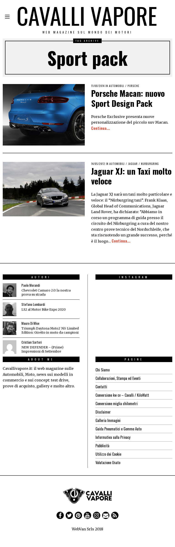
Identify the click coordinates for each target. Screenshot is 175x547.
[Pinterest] (78, 515)
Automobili (116, 86)
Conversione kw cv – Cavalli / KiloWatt (122, 395)
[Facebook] (60, 515)
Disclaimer (103, 412)
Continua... (100, 128)
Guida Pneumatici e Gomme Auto (118, 429)
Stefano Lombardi (33, 304)
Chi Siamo (102, 370)
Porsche (133, 86)
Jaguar (133, 164)
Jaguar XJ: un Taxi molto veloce (131, 176)
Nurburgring (150, 164)
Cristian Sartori (31, 342)
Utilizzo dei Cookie (108, 454)
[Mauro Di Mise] (9, 328)
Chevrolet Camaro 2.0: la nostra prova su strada (46, 293)
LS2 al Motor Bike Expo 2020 (43, 310)
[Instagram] (96, 515)
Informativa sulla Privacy (112, 437)
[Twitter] (69, 515)
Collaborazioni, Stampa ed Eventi (118, 378)
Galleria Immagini (108, 420)
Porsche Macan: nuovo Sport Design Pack (128, 98)
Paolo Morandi (30, 285)
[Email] (105, 515)
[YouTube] (87, 515)
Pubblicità (102, 445)
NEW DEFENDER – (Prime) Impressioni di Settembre (42, 349)
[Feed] (114, 515)
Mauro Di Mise (30, 323)
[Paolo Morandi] (9, 290)
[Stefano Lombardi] (9, 309)
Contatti (101, 386)
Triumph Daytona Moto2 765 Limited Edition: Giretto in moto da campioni (50, 331)
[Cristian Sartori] (9, 347)
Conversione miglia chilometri (116, 403)
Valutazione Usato (107, 462)
